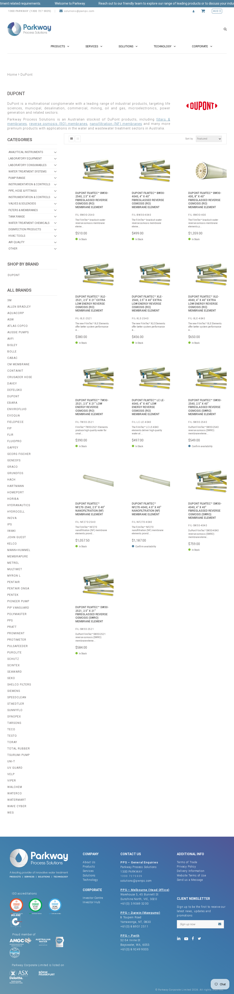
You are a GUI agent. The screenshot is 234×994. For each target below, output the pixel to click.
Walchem (14, 787)
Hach (11, 479)
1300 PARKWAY (131, 871)
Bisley (12, 345)
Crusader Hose (19, 377)
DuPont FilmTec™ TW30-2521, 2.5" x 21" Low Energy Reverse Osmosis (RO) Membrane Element (92, 407)
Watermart (16, 799)
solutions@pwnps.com (79, 11)
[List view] (78, 139)
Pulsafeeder (17, 646)
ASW (10, 319)
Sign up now (187, 924)
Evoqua (13, 415)
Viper (11, 780)
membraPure (17, 556)
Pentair (13, 582)
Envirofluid (17, 409)
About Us (89, 862)
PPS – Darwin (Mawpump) (140, 912)
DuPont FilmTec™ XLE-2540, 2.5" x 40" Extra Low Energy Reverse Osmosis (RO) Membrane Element (147, 303)
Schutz (13, 659)
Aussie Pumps (18, 332)
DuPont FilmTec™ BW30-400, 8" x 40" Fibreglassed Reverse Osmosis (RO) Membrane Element (204, 200)
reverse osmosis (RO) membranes (58, 124)
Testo (12, 735)
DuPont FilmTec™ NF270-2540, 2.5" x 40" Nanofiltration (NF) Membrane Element (90, 509)
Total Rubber (18, 748)
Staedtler (15, 703)
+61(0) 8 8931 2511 (134, 926)
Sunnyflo (15, 710)
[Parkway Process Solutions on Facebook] (194, 938)
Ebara (12, 402)
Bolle (12, 351)
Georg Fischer (19, 454)
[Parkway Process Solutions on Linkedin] (179, 938)
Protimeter (16, 639)
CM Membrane (18, 364)
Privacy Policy (186, 866)
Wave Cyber (17, 806)
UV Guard (15, 767)
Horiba (13, 498)
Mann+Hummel (18, 550)
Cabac (12, 358)
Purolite (14, 652)
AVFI (10, 338)
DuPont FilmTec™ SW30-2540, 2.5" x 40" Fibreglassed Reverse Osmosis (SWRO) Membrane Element (205, 407)
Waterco (14, 793)
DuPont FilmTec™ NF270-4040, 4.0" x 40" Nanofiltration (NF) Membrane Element (146, 509)
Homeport (15, 492)
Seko (11, 678)
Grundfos (15, 473)
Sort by (189, 138)
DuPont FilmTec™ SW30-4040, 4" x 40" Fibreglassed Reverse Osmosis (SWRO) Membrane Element (205, 510)
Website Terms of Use (191, 875)
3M (9, 300)
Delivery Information (190, 871)
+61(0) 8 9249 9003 (134, 949)
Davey (12, 383)
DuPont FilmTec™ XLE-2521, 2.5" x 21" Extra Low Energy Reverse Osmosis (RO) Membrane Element (90, 303)
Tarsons (14, 723)
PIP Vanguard (18, 607)
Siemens (13, 691)
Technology (90, 879)
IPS (9, 524)
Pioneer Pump (18, 601)
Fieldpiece (15, 422)
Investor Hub (91, 902)
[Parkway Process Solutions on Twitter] (200, 938)
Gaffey (12, 447)
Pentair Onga (18, 588)
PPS (10, 620)
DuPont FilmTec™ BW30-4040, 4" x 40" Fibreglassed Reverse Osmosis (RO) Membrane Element (148, 200)
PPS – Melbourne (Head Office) (144, 890)
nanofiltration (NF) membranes (116, 124)
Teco (11, 729)
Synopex (14, 716)
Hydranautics (18, 505)
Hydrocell (16, 511)
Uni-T (11, 761)
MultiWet (14, 569)
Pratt (12, 627)
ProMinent (16, 633)
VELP (11, 774)
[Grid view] (71, 139)
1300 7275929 (131, 876)
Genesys (14, 460)
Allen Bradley (19, 306)
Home (12, 74)
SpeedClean (16, 697)
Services (88, 871)
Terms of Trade (187, 862)
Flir (10, 434)
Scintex (13, 665)
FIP (9, 428)
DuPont (14, 275)
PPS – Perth (129, 935)
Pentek (13, 594)
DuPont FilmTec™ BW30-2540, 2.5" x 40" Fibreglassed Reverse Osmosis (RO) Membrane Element (92, 200)
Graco (12, 466)
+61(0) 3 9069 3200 (134, 903)
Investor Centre (93, 898)
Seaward (14, 671)
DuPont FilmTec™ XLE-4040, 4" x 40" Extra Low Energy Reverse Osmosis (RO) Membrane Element (203, 303)
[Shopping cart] (204, 11)
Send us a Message (190, 879)
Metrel (13, 562)
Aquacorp (15, 313)
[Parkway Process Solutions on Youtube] (187, 938)
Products (89, 866)
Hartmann (15, 486)
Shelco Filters (19, 684)
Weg (10, 812)
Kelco (12, 543)
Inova (12, 518)
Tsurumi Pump (18, 755)
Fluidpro (14, 441)
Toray (12, 742)
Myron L (14, 575)
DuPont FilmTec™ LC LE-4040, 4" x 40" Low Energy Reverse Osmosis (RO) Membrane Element (148, 407)
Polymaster (17, 614)
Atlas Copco (17, 326)
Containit (15, 370)
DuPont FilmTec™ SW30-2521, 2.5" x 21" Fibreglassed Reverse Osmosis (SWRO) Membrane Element (92, 614)
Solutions (89, 875)
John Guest (16, 537)
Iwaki (11, 530)
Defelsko (14, 390)
